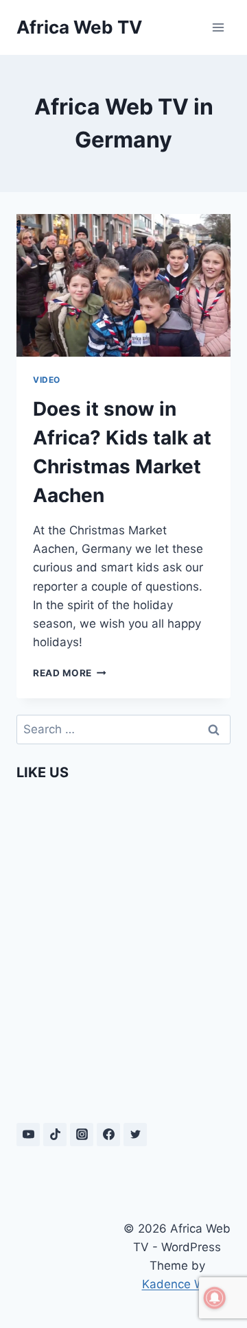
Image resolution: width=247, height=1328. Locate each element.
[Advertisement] (70, 1258)
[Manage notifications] (215, 1298)
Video (46, 380)
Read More (69, 672)
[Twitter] (135, 1134)
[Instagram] (81, 1134)
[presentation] (123, 285)
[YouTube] (28, 1134)
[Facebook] (108, 1134)
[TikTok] (55, 1134)
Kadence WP (177, 1284)
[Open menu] (218, 27)
